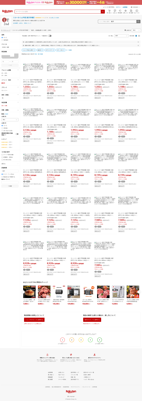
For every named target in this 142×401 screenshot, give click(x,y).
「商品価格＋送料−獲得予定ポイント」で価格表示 (34, 35)
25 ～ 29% (4, 75)
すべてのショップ (5, 30)
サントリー (4, 90)
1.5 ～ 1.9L (4, 105)
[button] (135, 7)
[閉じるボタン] (138, 42)
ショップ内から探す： (105, 21)
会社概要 (15, 23)
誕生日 (3, 83)
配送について (27, 23)
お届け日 (4, 123)
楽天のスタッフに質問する (92, 319)
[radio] (2, 37)
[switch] (17, 134)
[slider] (1, 58)
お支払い (21, 23)
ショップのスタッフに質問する (34, 319)
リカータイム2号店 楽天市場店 (23, 17)
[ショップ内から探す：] (138, 21)
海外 (7, 114)
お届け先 (4, 116)
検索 (10, 65)
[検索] (103, 12)
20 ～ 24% (4, 73)
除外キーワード (6, 179)
